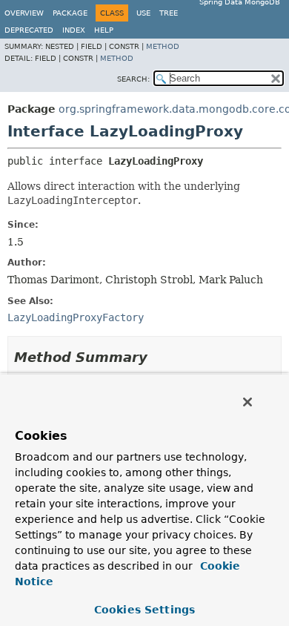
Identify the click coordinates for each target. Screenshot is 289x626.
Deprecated (28, 30)
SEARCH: (133, 79)
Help (103, 30)
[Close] (247, 402)
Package (70, 13)
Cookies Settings (144, 610)
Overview (24, 13)
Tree (168, 13)
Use (143, 13)
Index (73, 30)
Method (162, 46)
